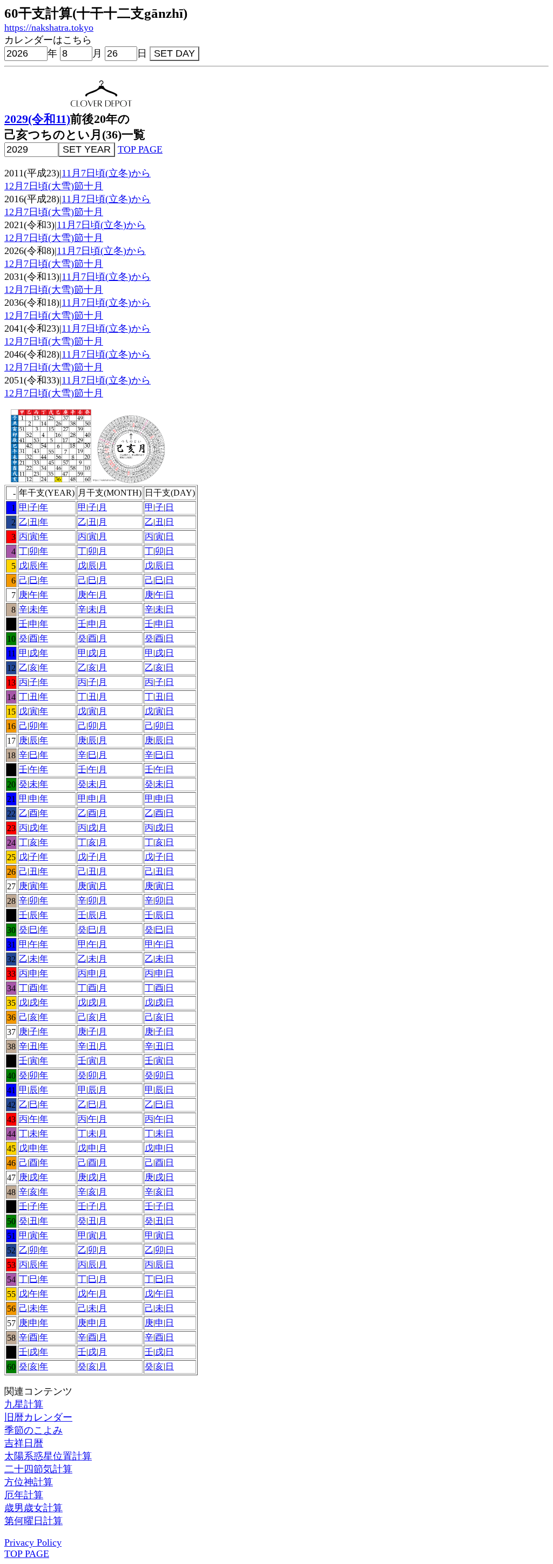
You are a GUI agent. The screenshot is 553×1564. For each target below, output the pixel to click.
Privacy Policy (33, 1542)
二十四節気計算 (38, 1469)
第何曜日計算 (33, 1520)
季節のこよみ (33, 1430)
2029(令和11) (37, 119)
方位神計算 (28, 1482)
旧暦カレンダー (38, 1417)
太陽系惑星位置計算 (48, 1456)
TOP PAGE (140, 149)
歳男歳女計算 (33, 1508)
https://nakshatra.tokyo (48, 27)
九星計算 (23, 1404)
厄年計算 (23, 1495)
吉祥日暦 (23, 1443)
